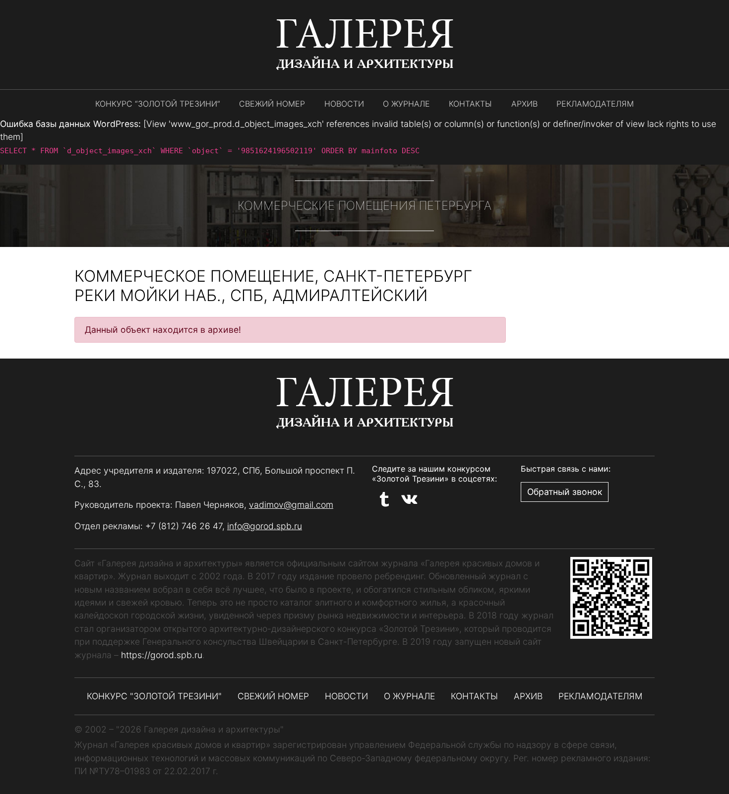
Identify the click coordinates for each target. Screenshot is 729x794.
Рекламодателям (595, 104)
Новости (344, 104)
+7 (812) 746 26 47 (183, 526)
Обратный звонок (564, 492)
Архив (524, 104)
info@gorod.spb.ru (264, 526)
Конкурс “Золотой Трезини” (157, 104)
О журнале (406, 104)
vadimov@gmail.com (291, 504)
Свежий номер (272, 104)
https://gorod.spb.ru (161, 655)
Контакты (470, 104)
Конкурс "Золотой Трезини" (154, 696)
